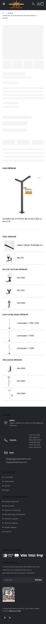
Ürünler (7, 486)
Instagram (10, 618)
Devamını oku (39, 178)
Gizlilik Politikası (10, 527)
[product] (23, 194)
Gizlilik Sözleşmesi (11, 501)
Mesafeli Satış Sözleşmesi (14, 514)
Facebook (5, 618)
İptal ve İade (9, 506)
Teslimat (7, 532)
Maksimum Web (15, 611)
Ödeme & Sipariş (11, 523)
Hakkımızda (9, 481)
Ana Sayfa (9, 477)
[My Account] (38, 3)
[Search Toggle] (33, 4)
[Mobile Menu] (3, 4)
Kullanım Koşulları (11, 519)
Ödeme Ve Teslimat (12, 510)
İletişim (7, 490)
